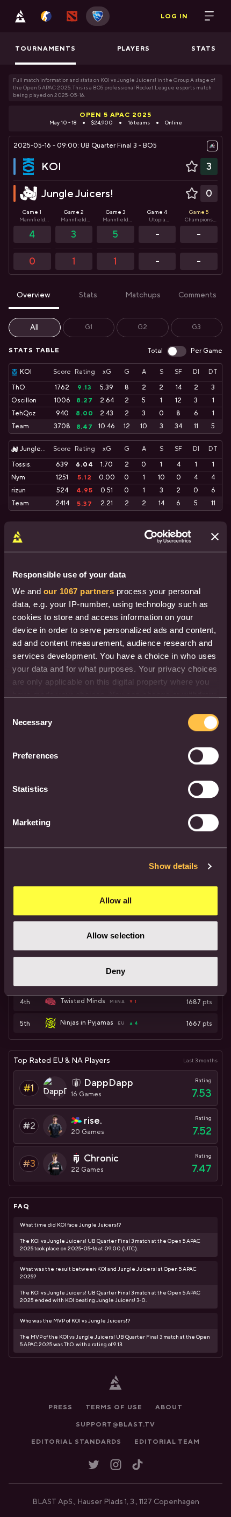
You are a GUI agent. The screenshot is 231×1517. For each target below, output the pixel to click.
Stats (88, 295)
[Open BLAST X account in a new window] (93, 1464)
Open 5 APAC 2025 (115, 115)
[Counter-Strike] (46, 16)
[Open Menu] (209, 16)
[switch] (203, 755)
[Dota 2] (72, 16)
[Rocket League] (98, 16)
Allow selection (115, 935)
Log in (174, 16)
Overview (33, 295)
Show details (173, 866)
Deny (115, 971)
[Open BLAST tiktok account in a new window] (137, 1464)
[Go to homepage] (20, 16)
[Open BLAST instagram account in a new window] (115, 1464)
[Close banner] (215, 536)
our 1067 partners (79, 591)
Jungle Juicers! (77, 193)
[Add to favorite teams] (191, 166)
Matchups (143, 295)
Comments (197, 295)
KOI (51, 166)
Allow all (115, 900)
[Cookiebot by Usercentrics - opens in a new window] (145, 537)
